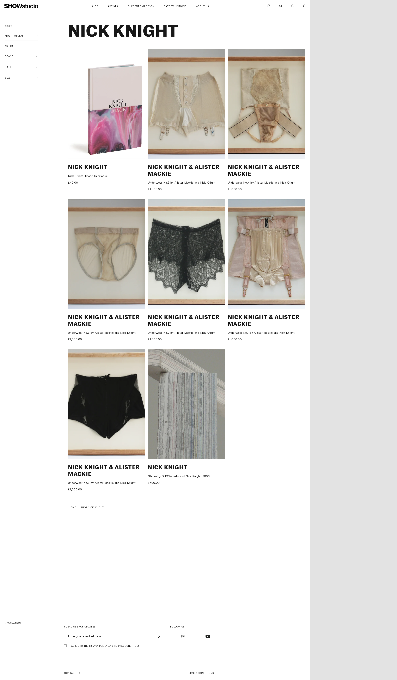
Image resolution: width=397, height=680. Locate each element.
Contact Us (72, 673)
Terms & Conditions (200, 673)
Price (8, 67)
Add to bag (310, 153)
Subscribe (158, 636)
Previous (73, 104)
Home (72, 508)
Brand (9, 56)
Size (7, 78)
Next (140, 104)
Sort (8, 26)
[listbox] (21, 36)
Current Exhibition (141, 6)
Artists (113, 6)
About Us (202, 6)
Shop (94, 6)
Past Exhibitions (175, 6)
